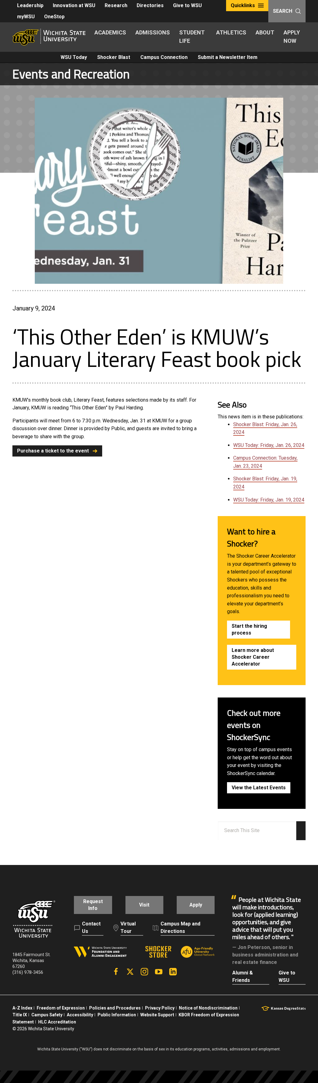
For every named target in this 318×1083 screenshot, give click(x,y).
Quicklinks (243, 5)
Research (116, 5)
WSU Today (74, 57)
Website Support (157, 1014)
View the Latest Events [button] (259, 788)
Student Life (192, 36)
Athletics (231, 32)
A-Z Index (22, 1007)
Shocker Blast (113, 57)
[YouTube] (158, 971)
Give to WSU (187, 5)
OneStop (54, 17)
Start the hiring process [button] (249, 629)
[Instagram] (144, 971)
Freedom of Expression (61, 1007)
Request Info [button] (93, 904)
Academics (110, 32)
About (265, 32)
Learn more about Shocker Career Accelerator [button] (253, 657)
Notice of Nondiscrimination (208, 1007)
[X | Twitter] (130, 971)
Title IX (19, 1014)
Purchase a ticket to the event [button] (53, 451)
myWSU (26, 17)
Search (282, 11)
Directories (150, 5)
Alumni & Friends (242, 976)
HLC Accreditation (57, 1021)
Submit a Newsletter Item (227, 57)
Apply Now (292, 36)
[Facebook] (116, 971)
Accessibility (80, 1014)
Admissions (152, 32)
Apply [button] (195, 905)
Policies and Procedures (115, 1007)
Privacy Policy (160, 1007)
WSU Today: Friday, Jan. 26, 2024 (268, 445)
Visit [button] (144, 905)
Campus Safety (46, 1014)
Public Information (117, 1014)
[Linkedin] (173, 971)
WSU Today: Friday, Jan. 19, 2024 (268, 500)
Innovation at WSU (74, 5)
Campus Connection (164, 57)
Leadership (30, 5)
